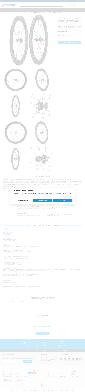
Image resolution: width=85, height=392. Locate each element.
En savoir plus (16, 196)
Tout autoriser (62, 200)
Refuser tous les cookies (42, 200)
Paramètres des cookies (22, 200)
